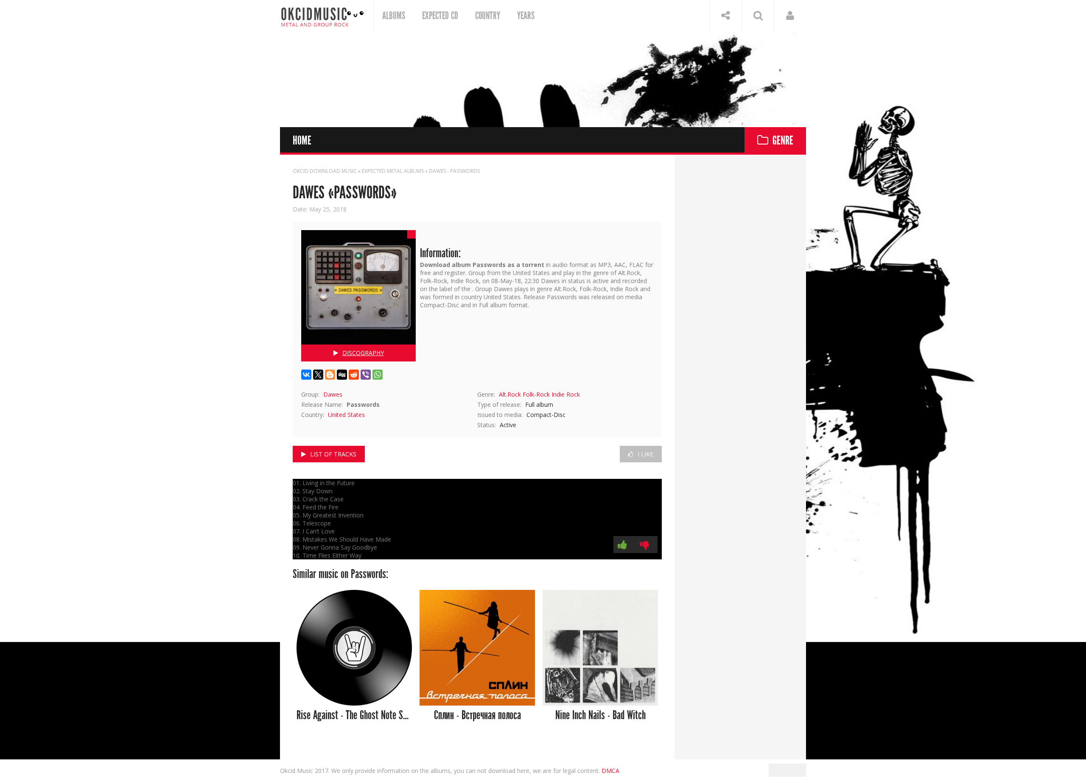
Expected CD (440, 16)
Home (302, 141)
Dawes (332, 394)
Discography (363, 353)
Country (487, 16)
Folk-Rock (536, 394)
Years (526, 16)
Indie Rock (565, 394)
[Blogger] (330, 375)
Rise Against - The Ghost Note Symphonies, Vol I (354, 716)
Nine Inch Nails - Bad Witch (600, 716)
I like (645, 454)
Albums (393, 16)
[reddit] (354, 375)
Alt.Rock (510, 394)
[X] (318, 375)
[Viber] (366, 375)
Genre (783, 141)
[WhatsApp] (377, 375)
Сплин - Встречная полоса (477, 716)
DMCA (610, 771)
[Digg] (342, 375)
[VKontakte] (306, 375)
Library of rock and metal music (322, 16)
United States (346, 415)
